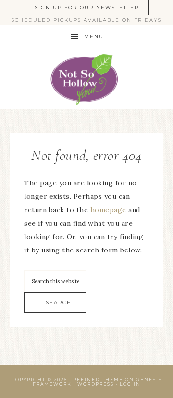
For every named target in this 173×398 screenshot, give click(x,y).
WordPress (95, 384)
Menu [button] (94, 37)
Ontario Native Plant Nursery (86, 79)
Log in (130, 384)
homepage (108, 209)
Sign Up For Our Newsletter (87, 7)
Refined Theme (98, 379)
